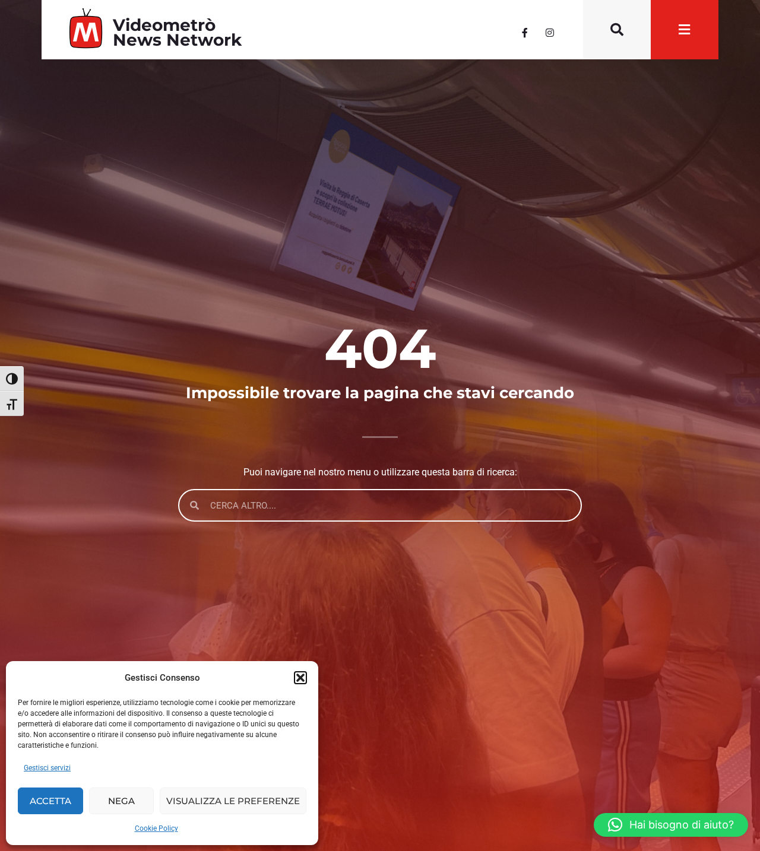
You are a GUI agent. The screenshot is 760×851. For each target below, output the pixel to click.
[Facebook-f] (524, 32)
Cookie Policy (156, 828)
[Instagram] (549, 32)
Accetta (50, 800)
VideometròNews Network (177, 32)
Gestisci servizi (47, 768)
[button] (300, 678)
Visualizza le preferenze (233, 800)
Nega (121, 800)
